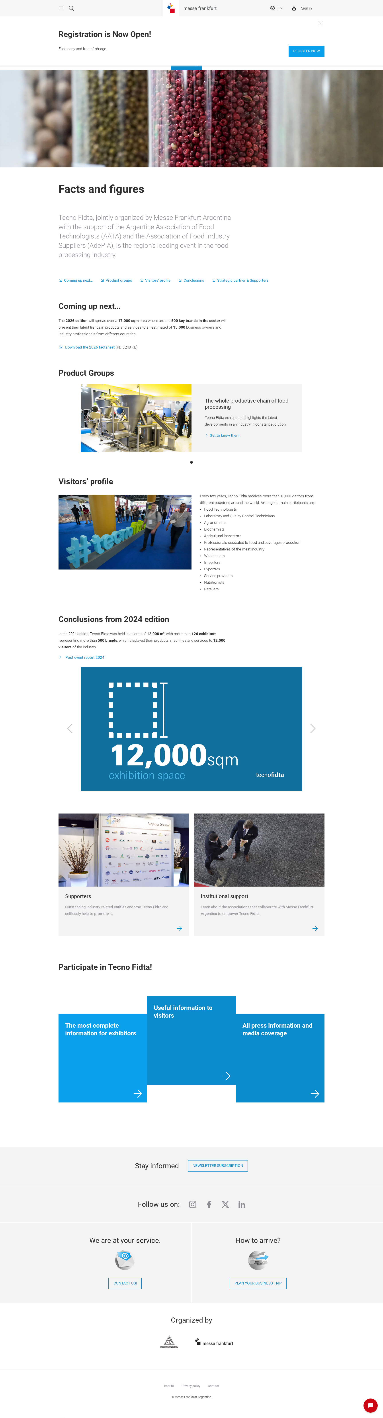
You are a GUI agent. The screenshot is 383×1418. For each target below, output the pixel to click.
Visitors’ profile (157, 280)
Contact (213, 1386)
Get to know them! (225, 435)
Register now (306, 51)
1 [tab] (191, 462)
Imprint (169, 1386)
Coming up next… (78, 280)
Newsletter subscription (218, 1166)
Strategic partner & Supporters (243, 280)
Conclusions (194, 280)
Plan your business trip (258, 1283)
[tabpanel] (191, 418)
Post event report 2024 (84, 657)
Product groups (119, 280)
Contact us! (125, 1283)
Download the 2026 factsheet (90, 347)
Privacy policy (191, 1386)
